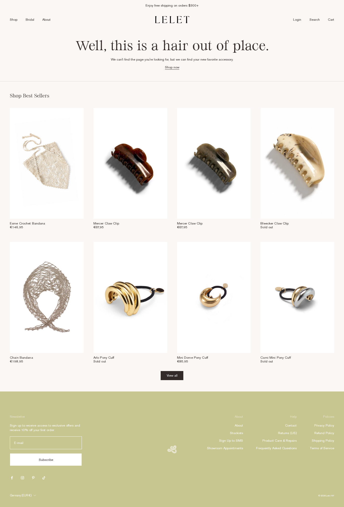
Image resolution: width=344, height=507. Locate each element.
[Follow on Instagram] (22, 478)
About (46, 19)
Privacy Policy (324, 425)
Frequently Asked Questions (276, 448)
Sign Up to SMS (231, 440)
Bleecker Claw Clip (274, 223)
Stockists (236, 433)
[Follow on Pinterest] (33, 478)
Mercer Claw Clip (106, 223)
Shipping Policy (323, 440)
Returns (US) (287, 433)
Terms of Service (322, 448)
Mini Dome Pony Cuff (192, 357)
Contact (291, 425)
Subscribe (46, 460)
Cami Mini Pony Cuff (275, 357)
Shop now (172, 67)
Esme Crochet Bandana (27, 223)
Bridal (30, 19)
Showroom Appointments (225, 448)
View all (172, 375)
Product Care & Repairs (279, 440)
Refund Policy (324, 433)
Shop (13, 19)
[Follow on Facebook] (12, 478)
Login (297, 19)
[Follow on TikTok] (44, 478)
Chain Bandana (21, 357)
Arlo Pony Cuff (103, 357)
